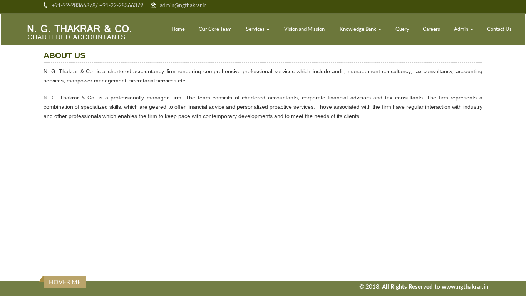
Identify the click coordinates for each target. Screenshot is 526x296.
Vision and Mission (304, 29)
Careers (431, 29)
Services (256, 29)
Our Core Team (215, 29)
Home (178, 29)
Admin (461, 29)
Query (402, 29)
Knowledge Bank (358, 29)
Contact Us (499, 29)
